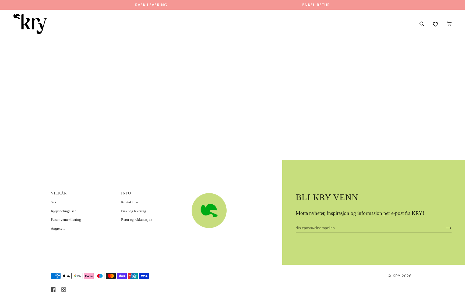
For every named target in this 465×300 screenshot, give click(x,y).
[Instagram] (63, 289)
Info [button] (126, 193)
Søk (54, 202)
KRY (396, 275)
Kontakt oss (129, 202)
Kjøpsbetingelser (63, 211)
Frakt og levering (133, 211)
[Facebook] (53, 289)
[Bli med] (444, 227)
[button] (223, 191)
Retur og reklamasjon (136, 220)
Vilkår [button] (59, 193)
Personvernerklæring (66, 220)
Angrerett (58, 228)
